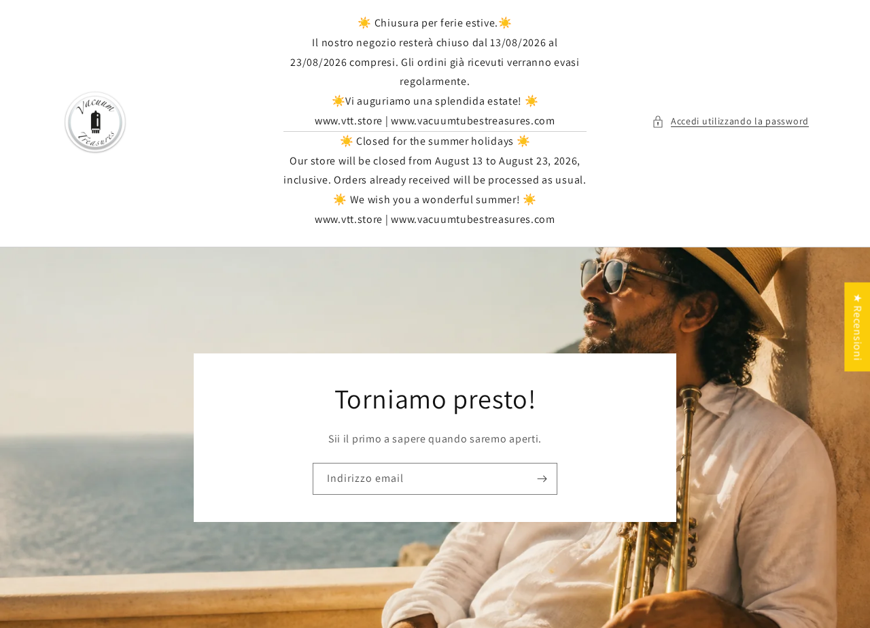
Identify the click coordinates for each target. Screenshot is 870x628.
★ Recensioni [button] (857, 326)
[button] (730, 121)
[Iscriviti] (542, 479)
